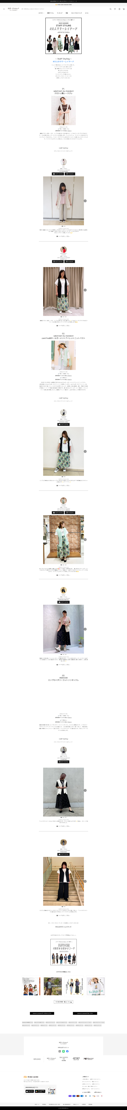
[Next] (85, 200)
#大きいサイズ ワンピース (50, 1022)
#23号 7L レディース (97, 1025)
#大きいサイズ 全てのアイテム (62, 1022)
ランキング (59, 12)
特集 (67, 12)
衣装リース (37, 1104)
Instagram (70, 173)
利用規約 (44, 1104)
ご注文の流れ (85, 1079)
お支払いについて (86, 1084)
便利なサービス (85, 1088)
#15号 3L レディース (61, 1025)
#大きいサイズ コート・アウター (98, 1022)
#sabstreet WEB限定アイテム (27, 1022)
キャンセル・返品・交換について (89, 1086)
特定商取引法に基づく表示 (54, 1104)
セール (86, 12)
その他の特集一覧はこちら (62, 1002)
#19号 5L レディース (79, 1025)
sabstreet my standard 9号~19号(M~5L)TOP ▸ (42, 1013)
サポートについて (94, 1088)
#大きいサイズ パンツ (26, 1025)
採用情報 (90, 1104)
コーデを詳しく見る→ (64, 236)
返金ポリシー (76, 1104)
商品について (95, 1081)
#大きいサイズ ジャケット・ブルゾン (85, 1022)
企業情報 (84, 1104)
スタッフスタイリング (76, 12)
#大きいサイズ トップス (73, 1022)
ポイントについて (86, 1081)
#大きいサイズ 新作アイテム (39, 1022)
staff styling (58, 173)
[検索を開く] (110, 9)
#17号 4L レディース (70, 1025)
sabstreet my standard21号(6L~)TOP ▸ (85, 1013)
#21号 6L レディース (88, 1025)
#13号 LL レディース (52, 1025)
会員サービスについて (94, 1079)
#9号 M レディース (44, 1025)
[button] (4, 9)
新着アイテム (50, 12)
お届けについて (95, 1084)
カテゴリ (41, 13)
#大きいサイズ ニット (35, 1025)
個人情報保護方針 (66, 1104)
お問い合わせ (97, 1092)
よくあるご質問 (86, 1092)
